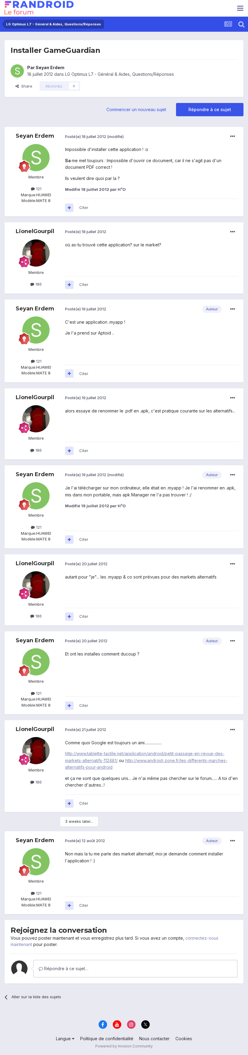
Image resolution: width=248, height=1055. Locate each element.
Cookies (183, 1038)
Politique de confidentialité (106, 1038)
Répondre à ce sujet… (65, 968)
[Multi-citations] (69, 208)
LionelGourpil (35, 231)
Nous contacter (154, 1038)
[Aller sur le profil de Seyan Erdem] (17, 71)
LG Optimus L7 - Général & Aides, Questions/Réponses (119, 74)
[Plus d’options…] (233, 136)
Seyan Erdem (50, 67)
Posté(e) (85, 136)
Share (25, 86)
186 (38, 284)
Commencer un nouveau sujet (136, 109)
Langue (64, 1038)
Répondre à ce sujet (209, 109)
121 (38, 188)
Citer (83, 207)
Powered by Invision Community (124, 1046)
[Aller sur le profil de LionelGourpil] (36, 253)
